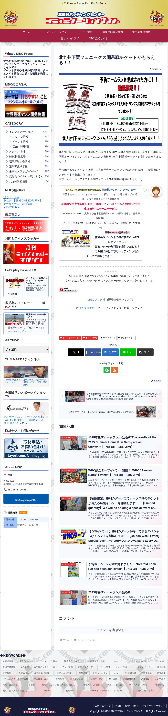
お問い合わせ (131, 705)
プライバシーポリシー (153, 705)
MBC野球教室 (11, 206)
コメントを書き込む (110, 630)
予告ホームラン (128, 338)
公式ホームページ (102, 705)
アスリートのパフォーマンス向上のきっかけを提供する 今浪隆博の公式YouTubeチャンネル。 (25, 419)
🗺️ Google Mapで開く (26, 500)
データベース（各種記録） (19, 203)
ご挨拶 (117, 705)
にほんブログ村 (96, 299)
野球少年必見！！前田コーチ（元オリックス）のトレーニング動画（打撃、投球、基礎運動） (26, 382)
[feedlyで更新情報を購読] (107, 370)
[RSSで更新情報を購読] (114, 370)
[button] (145, 352)
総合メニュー (11, 197)
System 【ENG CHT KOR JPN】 (22, 200)
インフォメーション (71, 338)
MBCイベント (109, 338)
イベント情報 (91, 338)
